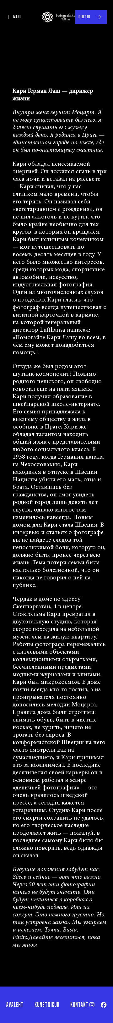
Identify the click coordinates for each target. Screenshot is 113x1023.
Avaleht (15, 1005)
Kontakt (79, 1005)
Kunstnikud (47, 1005)
